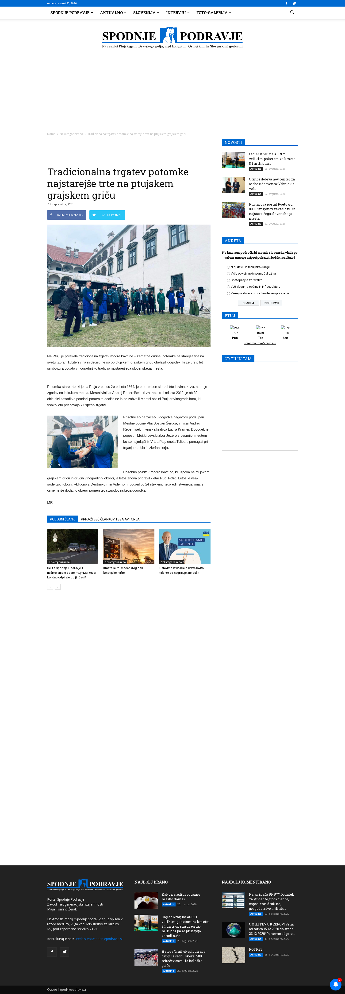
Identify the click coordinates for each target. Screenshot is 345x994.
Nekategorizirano (71, 134)
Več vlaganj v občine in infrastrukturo (255, 286)
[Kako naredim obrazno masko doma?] (146, 900)
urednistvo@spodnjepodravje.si (99, 939)
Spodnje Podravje (69, 12)
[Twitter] (294, 3)
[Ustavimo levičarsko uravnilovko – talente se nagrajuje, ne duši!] (185, 546)
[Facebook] (286, 3)
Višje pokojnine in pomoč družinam (254, 273)
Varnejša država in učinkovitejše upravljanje (260, 293)
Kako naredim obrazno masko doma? (181, 896)
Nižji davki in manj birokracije (250, 267)
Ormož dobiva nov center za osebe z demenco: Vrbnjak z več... (272, 184)
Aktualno (111, 12)
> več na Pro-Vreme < (260, 343)
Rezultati (271, 303)
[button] (292, 12)
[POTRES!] (233, 955)
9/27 (235, 335)
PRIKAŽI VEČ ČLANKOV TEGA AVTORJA (110, 519)
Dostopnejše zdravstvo (246, 280)
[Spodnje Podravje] (172, 38)
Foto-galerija (212, 12)
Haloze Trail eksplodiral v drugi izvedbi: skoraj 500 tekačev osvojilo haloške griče (184, 958)
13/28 (285, 335)
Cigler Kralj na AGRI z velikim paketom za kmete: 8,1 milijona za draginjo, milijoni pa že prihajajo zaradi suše (185, 926)
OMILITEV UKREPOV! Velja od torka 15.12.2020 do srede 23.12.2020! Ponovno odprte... (272, 929)
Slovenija (144, 12)
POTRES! (256, 949)
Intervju (176, 12)
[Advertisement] (172, 91)
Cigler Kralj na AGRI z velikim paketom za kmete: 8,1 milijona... (272, 159)
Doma (51, 134)
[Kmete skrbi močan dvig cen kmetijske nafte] (128, 546)
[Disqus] (129, 664)
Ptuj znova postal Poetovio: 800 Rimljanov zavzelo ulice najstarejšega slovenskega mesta (272, 211)
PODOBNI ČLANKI (62, 519)
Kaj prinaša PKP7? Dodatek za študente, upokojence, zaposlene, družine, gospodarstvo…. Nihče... (271, 901)
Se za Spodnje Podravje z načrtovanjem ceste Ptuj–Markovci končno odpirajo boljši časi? (71, 572)
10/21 (260, 335)
